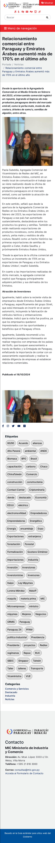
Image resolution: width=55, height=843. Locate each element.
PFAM (29, 629)
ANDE (43, 450)
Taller (10, 668)
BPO (23, 458)
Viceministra (14, 676)
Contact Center (16, 489)
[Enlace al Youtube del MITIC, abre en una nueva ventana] (18, 425)
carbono (31, 466)
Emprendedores (16, 520)
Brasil (34, 458)
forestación (13, 544)
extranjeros (34, 536)
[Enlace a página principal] (22, 5)
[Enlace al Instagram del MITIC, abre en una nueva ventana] (8, 425)
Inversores (34, 575)
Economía (40, 497)
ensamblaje (26, 528)
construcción (14, 482)
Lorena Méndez (16, 590)
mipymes (12, 614)
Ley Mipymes (25, 582)
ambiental (30, 450)
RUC (37, 652)
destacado (25, 497)
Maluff (32, 590)
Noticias (18, 64)
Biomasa (12, 458)
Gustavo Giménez (37, 551)
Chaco (44, 466)
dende (10, 497)
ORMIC (11, 621)
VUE (28, 676)
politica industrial (17, 637)
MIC (42, 598)
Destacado (11, 692)
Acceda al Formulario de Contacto (24, 773)
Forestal (29, 544)
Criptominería (36, 489)
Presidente (13, 645)
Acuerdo (23, 443)
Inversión (12, 567)
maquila (11, 598)
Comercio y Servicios (17, 688)
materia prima (28, 598)
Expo (40, 528)
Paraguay (25, 621)
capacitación (14, 466)
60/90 (10, 443)
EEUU (10, 505)
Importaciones (15, 559)
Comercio (31, 474)
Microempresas (16, 606)
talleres (22, 668)
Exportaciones (15, 536)
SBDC (10, 660)
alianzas (37, 443)
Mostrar (48, 2)
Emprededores (39, 513)
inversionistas (15, 575)
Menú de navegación (22, 28)
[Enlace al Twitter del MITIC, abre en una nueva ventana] (13, 425)
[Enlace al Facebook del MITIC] (3, 425)
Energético (36, 520)
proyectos (29, 645)
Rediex (43, 645)
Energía (11, 528)
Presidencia (37, 637)
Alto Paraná (13, 450)
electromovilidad (16, 513)
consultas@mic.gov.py (27, 769)
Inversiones (28, 567)
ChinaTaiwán (14, 474)
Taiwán (37, 660)
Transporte (37, 668)
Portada (6, 64)
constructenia (35, 482)
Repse (27, 652)
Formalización (15, 551)
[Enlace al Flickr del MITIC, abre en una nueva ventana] (24, 425)
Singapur (23, 660)
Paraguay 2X (14, 629)
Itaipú (10, 582)
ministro (33, 606)
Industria (33, 559)
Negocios (40, 614)
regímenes (13, 652)
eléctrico (23, 505)
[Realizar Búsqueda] (47, 17)
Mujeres (26, 614)
